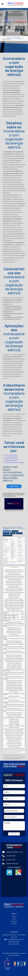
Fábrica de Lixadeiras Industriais (14, 664)
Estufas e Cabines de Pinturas (14, 610)
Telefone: (6, 804)
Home (9, 37)
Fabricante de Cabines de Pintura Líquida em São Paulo (14, 670)
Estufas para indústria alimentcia (14, 641)
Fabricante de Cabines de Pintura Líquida (14, 672)
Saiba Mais (14, 486)
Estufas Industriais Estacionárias (14, 631)
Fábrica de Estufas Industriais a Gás (14, 661)
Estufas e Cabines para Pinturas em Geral (14, 603)
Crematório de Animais (14, 597)
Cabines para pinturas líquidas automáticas (14, 592)
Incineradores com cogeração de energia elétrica (14, 694)
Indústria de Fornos (14, 719)
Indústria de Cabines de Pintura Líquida (14, 704)
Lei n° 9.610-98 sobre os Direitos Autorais (12, 758)
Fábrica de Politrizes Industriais (14, 666)
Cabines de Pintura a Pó (11, 459)
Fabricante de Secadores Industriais (14, 688)
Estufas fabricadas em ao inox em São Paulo (14, 623)
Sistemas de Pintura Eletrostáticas (14, 738)
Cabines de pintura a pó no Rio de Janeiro (14, 571)
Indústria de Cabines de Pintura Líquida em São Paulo (14, 702)
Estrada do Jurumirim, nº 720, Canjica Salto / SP (14, 936)
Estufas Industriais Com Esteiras (14, 632)
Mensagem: (7, 823)
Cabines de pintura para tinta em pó (14, 581)
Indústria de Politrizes (14, 722)
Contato (14, 923)
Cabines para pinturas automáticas (14, 590)
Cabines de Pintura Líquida (14, 594)
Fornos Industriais (14, 692)
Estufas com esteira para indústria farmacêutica (14, 620)
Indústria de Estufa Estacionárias (14, 714)
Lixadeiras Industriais (9, 725)
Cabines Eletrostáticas (11, 460)
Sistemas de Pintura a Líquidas (14, 745)
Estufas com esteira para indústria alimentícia (14, 612)
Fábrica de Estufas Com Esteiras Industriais (14, 658)
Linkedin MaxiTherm (12, 863)
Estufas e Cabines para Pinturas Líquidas (14, 607)
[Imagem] (1, 4)
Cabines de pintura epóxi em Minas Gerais (14, 576)
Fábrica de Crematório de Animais (14, 655)
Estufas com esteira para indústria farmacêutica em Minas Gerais (14, 615)
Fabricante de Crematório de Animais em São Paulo (14, 679)
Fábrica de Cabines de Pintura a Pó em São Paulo (14, 649)
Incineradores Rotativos (11, 455)
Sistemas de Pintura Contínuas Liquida (14, 733)
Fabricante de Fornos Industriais (14, 683)
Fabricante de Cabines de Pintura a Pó (14, 676)
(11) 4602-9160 (15, 942)
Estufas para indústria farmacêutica (14, 642)
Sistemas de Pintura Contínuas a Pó (14, 735)
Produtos (14, 921)
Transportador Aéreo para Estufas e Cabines (14, 748)
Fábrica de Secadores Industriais (14, 668)
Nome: (6, 786)
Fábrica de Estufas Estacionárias (14, 656)
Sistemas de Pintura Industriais (14, 743)
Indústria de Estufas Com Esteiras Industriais (14, 717)
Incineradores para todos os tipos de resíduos (14, 698)
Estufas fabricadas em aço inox (14, 627)
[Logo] (14, 905)
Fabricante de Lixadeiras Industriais (14, 685)
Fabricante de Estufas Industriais (14, 682)
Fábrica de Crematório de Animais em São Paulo (14, 653)
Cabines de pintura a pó (14, 573)
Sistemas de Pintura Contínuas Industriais (14, 732)
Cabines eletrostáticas (14, 586)
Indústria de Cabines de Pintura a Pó (14, 708)
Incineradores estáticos (14, 696)
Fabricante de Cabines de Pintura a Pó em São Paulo (14, 674)
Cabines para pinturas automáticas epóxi (14, 589)
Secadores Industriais (14, 727)
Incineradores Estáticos (11, 457)
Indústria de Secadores (14, 724)
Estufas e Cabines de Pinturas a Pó (14, 608)
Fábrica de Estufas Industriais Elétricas (14, 660)
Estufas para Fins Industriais (14, 629)
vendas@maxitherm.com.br (14, 852)
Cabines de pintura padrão (14, 579)
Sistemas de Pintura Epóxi (14, 740)
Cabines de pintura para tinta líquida (14, 462)
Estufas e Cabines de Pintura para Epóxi (14, 602)
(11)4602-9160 (10, 856)
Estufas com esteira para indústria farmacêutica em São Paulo (14, 617)
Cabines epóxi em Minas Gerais (14, 587)
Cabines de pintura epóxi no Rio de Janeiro (14, 577)
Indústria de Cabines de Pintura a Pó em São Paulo (14, 707)
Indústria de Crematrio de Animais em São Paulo (14, 711)
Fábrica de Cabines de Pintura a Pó (14, 651)
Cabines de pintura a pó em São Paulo (14, 569)
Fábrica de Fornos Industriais (14, 663)
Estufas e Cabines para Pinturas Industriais (14, 605)
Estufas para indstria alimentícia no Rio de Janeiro (14, 639)
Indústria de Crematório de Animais (14, 712)
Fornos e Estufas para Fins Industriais (14, 690)
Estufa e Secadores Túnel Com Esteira (14, 598)
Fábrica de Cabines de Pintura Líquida (14, 646)
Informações (17, 37)
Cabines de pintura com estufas (14, 574)
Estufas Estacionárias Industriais (14, 622)
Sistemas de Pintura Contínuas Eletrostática (14, 729)
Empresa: (6, 792)
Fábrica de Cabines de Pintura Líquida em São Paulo (14, 645)
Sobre (14, 919)
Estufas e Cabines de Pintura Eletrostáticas (14, 600)
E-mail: (6, 798)
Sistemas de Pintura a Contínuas (14, 737)
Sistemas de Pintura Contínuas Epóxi (14, 730)
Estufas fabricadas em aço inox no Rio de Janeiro (14, 626)
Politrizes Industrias (19, 725)
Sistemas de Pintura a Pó (14, 746)
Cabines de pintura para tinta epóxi (14, 582)
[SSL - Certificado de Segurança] (24, 964)
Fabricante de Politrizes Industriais (14, 687)
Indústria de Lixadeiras (14, 721)
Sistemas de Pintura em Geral (14, 742)
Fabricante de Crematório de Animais (14, 680)
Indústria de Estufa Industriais (14, 716)
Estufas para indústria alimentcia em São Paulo (14, 636)
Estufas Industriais (14, 634)
